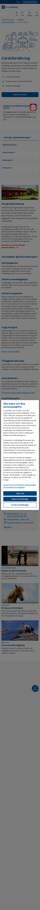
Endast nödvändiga (20, 499)
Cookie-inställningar (20, 505)
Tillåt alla (20, 493)
